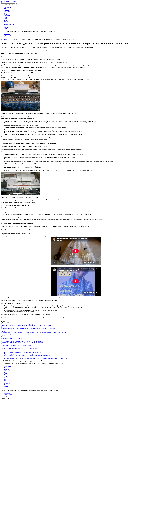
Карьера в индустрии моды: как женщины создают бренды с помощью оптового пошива (28, 354)
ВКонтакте (7, 34)
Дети (5, 8)
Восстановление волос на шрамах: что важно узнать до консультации (22, 352)
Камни (5, 28)
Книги (5, 25)
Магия (5, 17)
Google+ (6, 36)
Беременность (7, 7)
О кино (6, 18)
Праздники (7, 21)
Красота (6, 14)
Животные (7, 11)
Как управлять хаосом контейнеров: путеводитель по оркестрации (19, 348)
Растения (6, 23)
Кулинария (7, 15)
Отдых (5, 20)
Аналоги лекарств (9, 24)
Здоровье (6, 13)
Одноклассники (8, 35)
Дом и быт (7, 10)
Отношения (7, 27)
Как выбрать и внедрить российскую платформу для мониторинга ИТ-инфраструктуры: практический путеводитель (35, 358)
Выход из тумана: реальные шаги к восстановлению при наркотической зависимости (27, 355)
